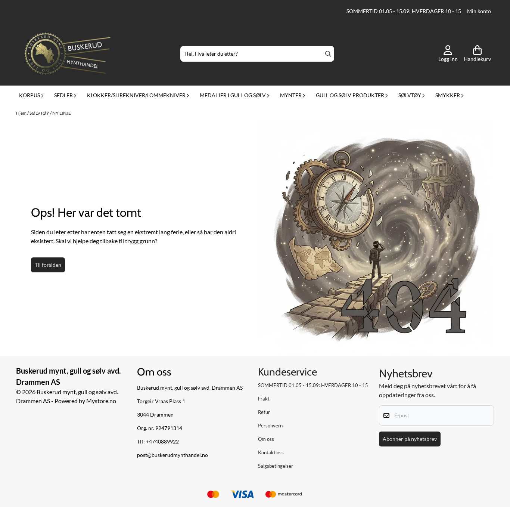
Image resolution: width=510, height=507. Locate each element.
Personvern (270, 426)
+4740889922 (162, 442)
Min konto (479, 11)
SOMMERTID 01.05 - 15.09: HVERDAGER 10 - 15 (403, 11)
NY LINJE (61, 113)
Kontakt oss (271, 452)
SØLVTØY (39, 113)
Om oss (266, 439)
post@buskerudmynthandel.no (172, 455)
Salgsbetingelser (275, 466)
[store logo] (68, 53)
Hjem (21, 113)
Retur (264, 412)
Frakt (264, 399)
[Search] (328, 53)
